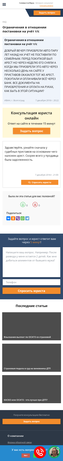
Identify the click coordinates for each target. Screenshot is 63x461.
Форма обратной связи (20, 442)
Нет (25, 455)
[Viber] (18, 218)
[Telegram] (27, 218)
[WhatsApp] (22, 218)
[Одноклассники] (13, 218)
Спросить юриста (46, 6)
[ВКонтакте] (8, 218)
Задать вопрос (47, 12)
